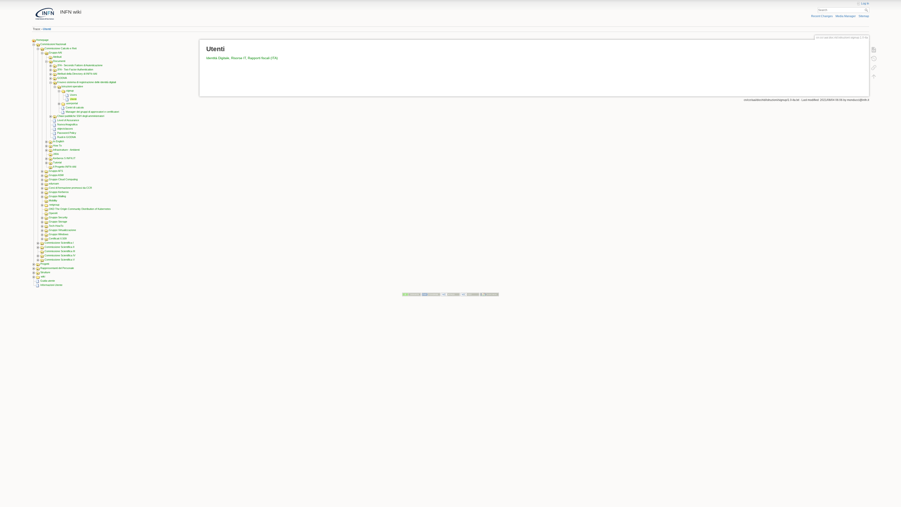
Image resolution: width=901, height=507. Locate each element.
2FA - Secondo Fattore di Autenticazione (80, 65)
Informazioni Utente (51, 285)
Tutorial (57, 162)
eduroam (54, 183)
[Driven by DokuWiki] (489, 294)
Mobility (53, 200)
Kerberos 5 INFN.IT (64, 158)
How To (57, 145)
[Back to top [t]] (873, 76)
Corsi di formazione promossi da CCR (70, 187)
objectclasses (65, 128)
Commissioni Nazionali (53, 44)
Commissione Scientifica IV (60, 255)
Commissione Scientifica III (60, 251)
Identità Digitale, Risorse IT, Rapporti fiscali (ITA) (242, 58)
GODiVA (62, 78)
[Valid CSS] (470, 294)
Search (867, 10)
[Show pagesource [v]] (873, 49)
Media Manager (846, 16)
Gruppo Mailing (57, 196)
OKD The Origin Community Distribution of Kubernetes (80, 208)
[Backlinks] (873, 67)
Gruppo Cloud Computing (63, 179)
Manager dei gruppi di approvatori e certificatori (92, 111)
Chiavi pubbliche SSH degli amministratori (80, 116)
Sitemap (864, 16)
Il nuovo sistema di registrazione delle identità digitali (86, 82)
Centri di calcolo (75, 107)
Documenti (59, 61)
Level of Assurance (68, 120)
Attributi (57, 56)
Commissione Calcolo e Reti (60, 48)
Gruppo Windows (59, 234)
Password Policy (66, 132)
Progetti (44, 263)
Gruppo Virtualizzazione (62, 230)
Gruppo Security (58, 217)
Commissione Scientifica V (60, 259)
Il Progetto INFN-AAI (64, 166)
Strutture (45, 272)
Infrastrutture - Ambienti (66, 149)
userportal (72, 103)
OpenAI (53, 213)
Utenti (47, 29)
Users (73, 94)
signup (70, 90)
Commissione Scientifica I (59, 242)
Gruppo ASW (56, 175)
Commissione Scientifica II (59, 247)
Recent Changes (822, 16)
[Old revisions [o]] (873, 58)
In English (58, 141)
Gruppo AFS (56, 170)
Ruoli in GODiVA (66, 137)
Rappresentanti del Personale (57, 268)
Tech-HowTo (56, 225)
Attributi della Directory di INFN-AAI (77, 73)
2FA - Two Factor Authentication (75, 69)
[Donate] (411, 294)
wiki (43, 276)
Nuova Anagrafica (67, 124)
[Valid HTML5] (450, 294)
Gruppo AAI (55, 52)
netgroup (54, 204)
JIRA (56, 154)
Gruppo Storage (58, 221)
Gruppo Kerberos (59, 192)
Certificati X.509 (58, 238)
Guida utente (47, 280)
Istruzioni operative (72, 86)
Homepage (42, 39)
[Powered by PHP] (431, 294)
